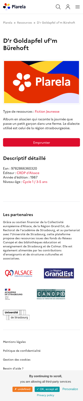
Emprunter (41, 142)
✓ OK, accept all (47, 389)
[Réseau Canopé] (51, 294)
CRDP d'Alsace (28, 172)
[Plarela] (14, 6)
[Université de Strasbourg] (16, 315)
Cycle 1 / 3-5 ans (35, 181)
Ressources (24, 22)
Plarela (7, 22)
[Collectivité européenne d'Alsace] (18, 273)
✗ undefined (22, 389)
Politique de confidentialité (21, 351)
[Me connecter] (67, 6)
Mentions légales (14, 342)
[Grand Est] (59, 273)
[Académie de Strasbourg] (15, 294)
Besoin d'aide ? (13, 368)
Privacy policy (45, 395)
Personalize (70, 389)
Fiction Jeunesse (47, 111)
